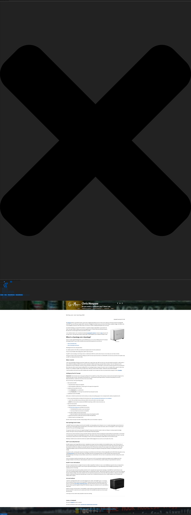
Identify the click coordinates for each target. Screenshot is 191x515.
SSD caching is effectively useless (80, 483)
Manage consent (4, 514)
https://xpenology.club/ (72, 343)
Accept (2, 294)
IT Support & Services (94, 509)
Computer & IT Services (86, 308)
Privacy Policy (4, 297)
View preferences (11, 294)
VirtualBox (120, 370)
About (112, 308)
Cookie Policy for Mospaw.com (7, 296)
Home (79, 308)
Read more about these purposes (8, 292)
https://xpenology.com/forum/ (73, 345)
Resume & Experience (97, 308)
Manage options (5, 288)
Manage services (5, 289)
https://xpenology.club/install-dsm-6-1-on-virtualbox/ (102, 398)
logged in (72, 502)
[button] (95, 140)
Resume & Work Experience (108, 509)
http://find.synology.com (74, 407)
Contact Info (106, 308)
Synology (69, 322)
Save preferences (19, 294)
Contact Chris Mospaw (81, 509)
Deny (6, 294)
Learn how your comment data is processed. (89, 504)
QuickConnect (71, 453)
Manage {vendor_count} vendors (8, 291)
